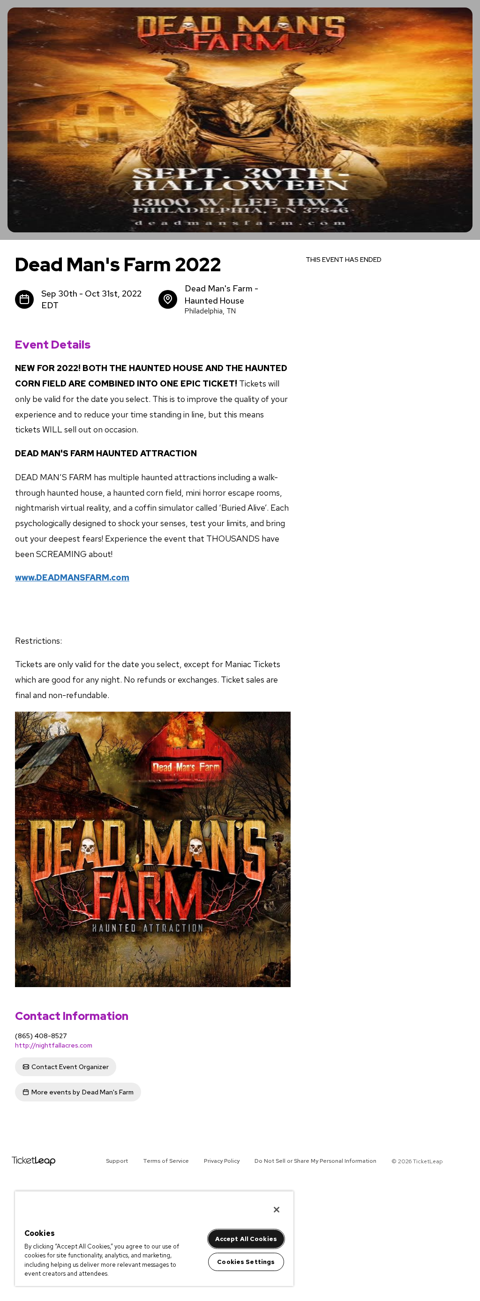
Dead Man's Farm (82, 1092)
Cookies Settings (246, 1262)
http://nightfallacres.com (53, 1045)
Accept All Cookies (246, 1239)
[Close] (276, 1209)
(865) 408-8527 (41, 1036)
